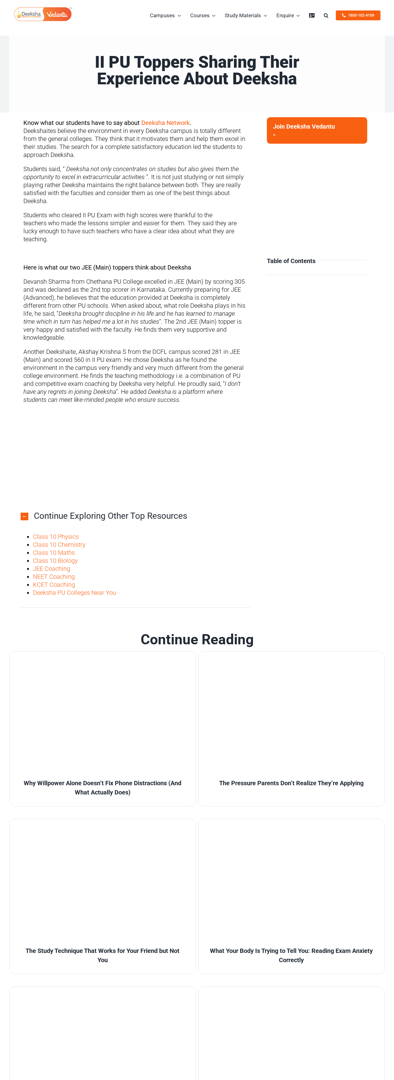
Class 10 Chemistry (59, 544)
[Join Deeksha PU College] (317, 130)
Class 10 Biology (55, 560)
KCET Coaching (54, 584)
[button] (326, 15)
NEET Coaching (54, 576)
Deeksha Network (165, 122)
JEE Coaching (51, 568)
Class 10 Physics (56, 536)
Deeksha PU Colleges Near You (74, 592)
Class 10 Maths (54, 552)
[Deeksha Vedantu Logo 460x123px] (42, 9)
